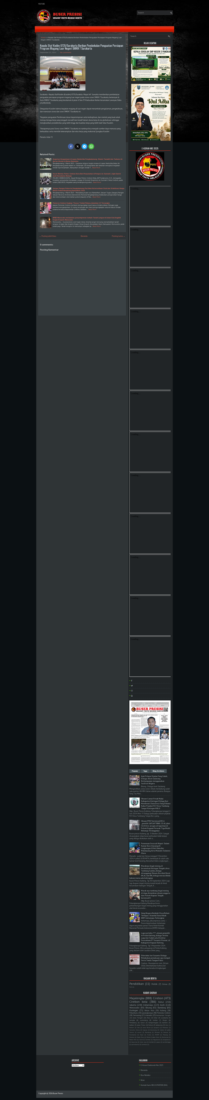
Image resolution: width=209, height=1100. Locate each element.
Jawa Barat (147, 1027)
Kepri (141, 1035)
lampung (159, 1025)
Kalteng (163, 1010)
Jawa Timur (141, 1025)
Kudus (149, 1035)
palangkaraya (147, 1013)
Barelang (148, 1032)
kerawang (153, 1030)
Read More (96, 168)
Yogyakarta (156, 1040)
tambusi (144, 1044)
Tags (145, 771)
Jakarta (132, 1004)
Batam (131, 1027)
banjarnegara (153, 1023)
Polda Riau (140, 1037)
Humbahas (132, 1035)
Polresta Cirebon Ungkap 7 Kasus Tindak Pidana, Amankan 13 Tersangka (81, 203)
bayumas (134, 1042)
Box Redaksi (145, 1075)
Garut (142, 1023)
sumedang (144, 1020)
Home (43, 37)
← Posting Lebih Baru (47, 236)
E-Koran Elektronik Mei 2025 (152, 1065)
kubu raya (143, 1042)
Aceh (162, 1004)
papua (158, 1042)
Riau (148, 1018)
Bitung (148, 1007)
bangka (132, 1020)
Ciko (138, 1027)
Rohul (161, 1001)
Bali (167, 1025)
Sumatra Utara (134, 1030)
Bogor (165, 1020)
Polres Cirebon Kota (153, 1037)
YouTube (41, 4)
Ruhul (150, 1025)
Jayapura (156, 1027)
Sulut (141, 1040)
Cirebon (158, 998)
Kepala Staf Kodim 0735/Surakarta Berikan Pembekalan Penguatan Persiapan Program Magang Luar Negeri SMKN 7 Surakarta (81, 47)
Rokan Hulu (149, 1010)
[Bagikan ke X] (77, 146)
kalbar (131, 1025)
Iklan (143, 1080)
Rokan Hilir (133, 1040)
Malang (165, 1035)
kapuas (145, 1030)
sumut (139, 1032)
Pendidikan (136, 984)
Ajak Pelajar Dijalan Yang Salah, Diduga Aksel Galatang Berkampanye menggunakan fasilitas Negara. (154, 780)
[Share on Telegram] (84, 146)
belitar (155, 1020)
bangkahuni (167, 1040)
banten (165, 1023)
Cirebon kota (138, 1002)
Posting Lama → (118, 236)
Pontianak (165, 1037)
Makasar (165, 1027)
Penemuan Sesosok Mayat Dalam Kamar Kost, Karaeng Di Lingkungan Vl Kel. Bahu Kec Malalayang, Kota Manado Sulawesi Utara (155, 848)
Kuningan (133, 1010)
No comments (65, 52)
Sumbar (148, 1040)
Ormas (164, 984)
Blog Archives (158, 771)
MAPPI (157, 1035)
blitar (156, 1018)
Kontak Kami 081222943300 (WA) (154, 1085)
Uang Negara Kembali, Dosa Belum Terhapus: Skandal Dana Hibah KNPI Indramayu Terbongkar (155, 915)
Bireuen (157, 1032)
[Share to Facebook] (71, 146)
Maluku (131, 1037)
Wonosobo (134, 1007)
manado (148, 1015)
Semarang (137, 1015)
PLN (130, 987)
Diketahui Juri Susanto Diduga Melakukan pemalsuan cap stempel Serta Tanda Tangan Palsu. (155, 958)
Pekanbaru (133, 1013)
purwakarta (135, 1044)
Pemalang (133, 1023)
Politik (154, 984)
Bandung (162, 1007)
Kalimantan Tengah (163, 1015)
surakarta (164, 1018)
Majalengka (136, 998)
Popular (135, 771)
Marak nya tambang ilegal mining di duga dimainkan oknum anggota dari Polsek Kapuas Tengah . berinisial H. (155, 894)
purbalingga (167, 1042)
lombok (151, 1042)
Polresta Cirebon (164, 1013)
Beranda (84, 236)
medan (162, 1030)
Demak (165, 1032)
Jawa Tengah (138, 1018)
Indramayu (148, 1004)
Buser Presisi (58, 1093)
